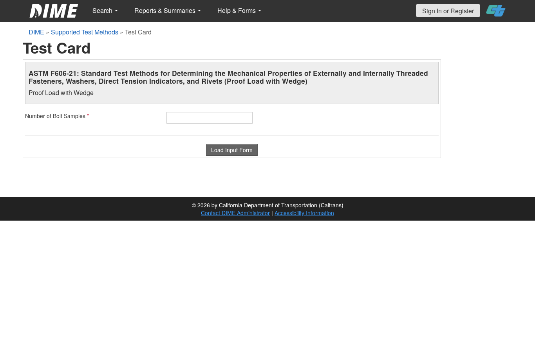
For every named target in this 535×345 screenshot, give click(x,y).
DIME (36, 31)
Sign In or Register (448, 10)
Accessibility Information (304, 213)
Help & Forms (237, 10)
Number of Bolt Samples (57, 116)
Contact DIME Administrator (235, 213)
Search (103, 10)
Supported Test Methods (84, 31)
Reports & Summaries (165, 10)
